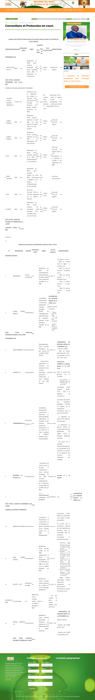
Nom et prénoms (32, 662)
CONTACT (79, 10)
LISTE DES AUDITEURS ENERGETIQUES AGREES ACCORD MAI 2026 (37, 18)
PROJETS (59, 10)
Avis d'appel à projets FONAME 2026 (65, 18)
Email (29, 668)
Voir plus (76, 49)
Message (30, 680)
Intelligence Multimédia (72, 696)
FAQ (75, 10)
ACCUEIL (8, 10)
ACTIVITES (29, 10)
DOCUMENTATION (38, 10)
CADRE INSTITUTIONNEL (18, 10)
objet (29, 674)
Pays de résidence (45, 662)
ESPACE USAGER (67, 10)
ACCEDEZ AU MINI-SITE (77, 86)
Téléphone (43, 668)
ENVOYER (32, 688)
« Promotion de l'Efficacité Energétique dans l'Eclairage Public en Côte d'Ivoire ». (76, 78)
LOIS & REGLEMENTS (50, 10)
